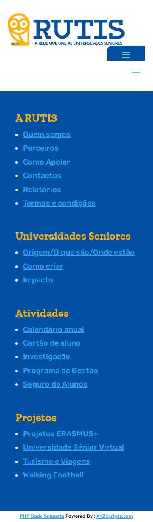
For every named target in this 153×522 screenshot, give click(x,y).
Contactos (42, 175)
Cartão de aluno (52, 343)
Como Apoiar (46, 162)
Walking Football (53, 475)
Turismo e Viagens (56, 461)
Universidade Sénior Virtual (73, 447)
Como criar (43, 266)
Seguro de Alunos (55, 384)
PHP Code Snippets (42, 516)
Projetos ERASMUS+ (61, 433)
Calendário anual (53, 329)
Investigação (46, 356)
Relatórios (42, 189)
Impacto (38, 280)
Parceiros (41, 148)
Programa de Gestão (60, 370)
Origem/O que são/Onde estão (79, 252)
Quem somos (47, 134)
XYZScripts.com (114, 516)
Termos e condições (59, 203)
